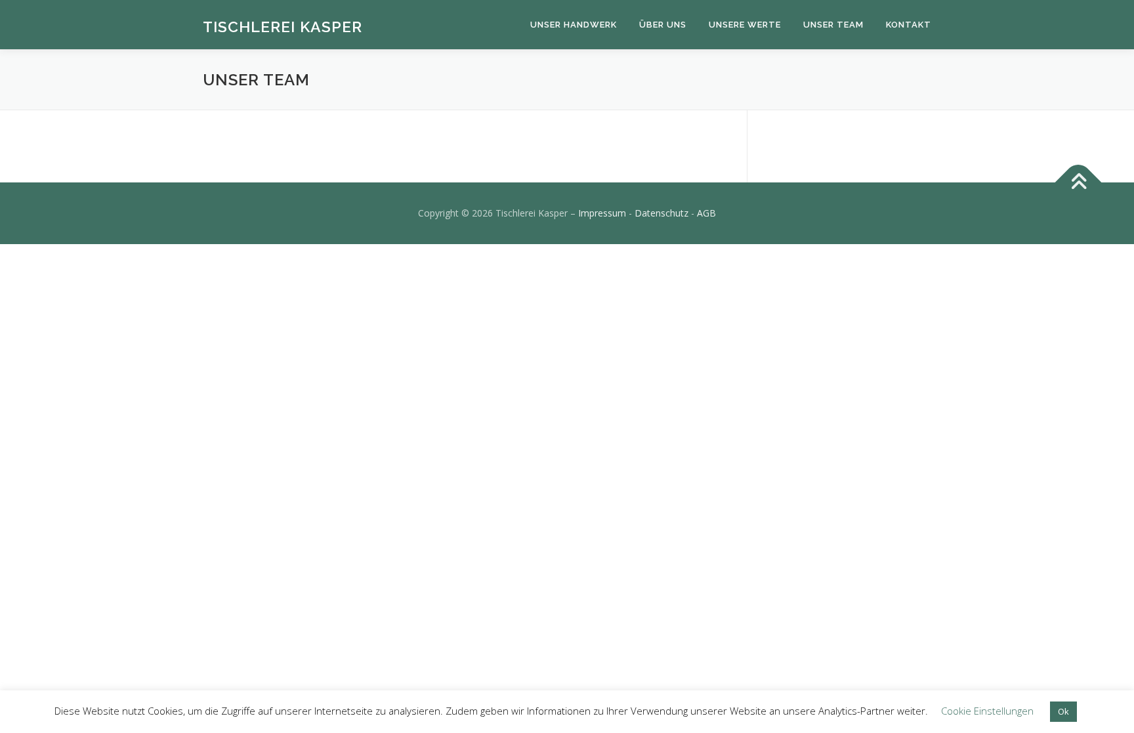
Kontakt (908, 25)
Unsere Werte (745, 25)
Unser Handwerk (573, 25)
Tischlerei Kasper (282, 26)
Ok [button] (1063, 711)
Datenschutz (661, 213)
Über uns (662, 25)
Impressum (602, 213)
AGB (706, 213)
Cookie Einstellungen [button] (987, 710)
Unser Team (833, 25)
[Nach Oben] (1078, 182)
